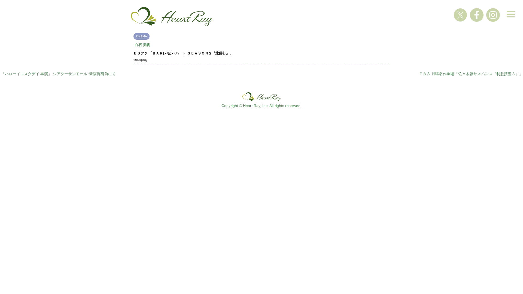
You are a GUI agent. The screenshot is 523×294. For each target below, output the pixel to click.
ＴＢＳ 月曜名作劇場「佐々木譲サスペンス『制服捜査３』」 (471, 74)
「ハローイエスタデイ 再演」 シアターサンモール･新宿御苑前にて (58, 74)
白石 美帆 (142, 45)
